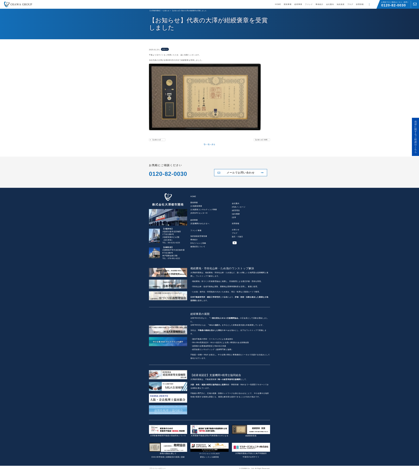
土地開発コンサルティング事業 (204, 209)
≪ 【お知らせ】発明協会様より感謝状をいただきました (157, 140)
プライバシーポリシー (157, 468)
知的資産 (341, 4)
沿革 (234, 217)
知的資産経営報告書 (198, 236)
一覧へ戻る (210, 144)
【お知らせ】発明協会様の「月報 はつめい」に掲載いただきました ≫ (262, 140)
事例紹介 (319, 4)
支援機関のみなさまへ (200, 223)
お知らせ (235, 230)
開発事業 (288, 4)
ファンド (309, 4)
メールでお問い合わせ (241, 172)
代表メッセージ (238, 207)
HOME (278, 4)
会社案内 (330, 4)
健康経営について (197, 247)
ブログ (350, 4)
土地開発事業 (196, 206)
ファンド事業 (196, 230)
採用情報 (360, 4)
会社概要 (236, 214)
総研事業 (298, 4)
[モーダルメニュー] (369, 4)
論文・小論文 (237, 237)
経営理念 (236, 210)
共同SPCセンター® (199, 213)
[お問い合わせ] (415, 4)
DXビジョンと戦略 (198, 243)
